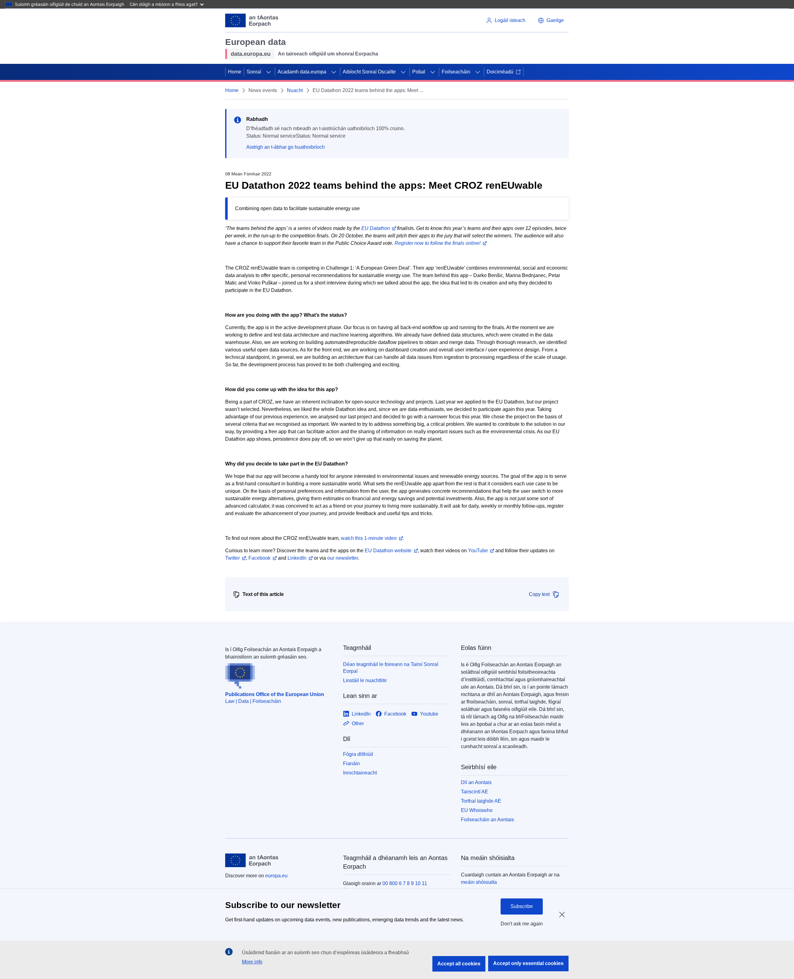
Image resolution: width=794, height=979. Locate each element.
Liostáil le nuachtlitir (365, 680)
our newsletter (342, 558)
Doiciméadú (500, 71)
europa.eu (276, 875)
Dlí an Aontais (476, 782)
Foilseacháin (456, 71)
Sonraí (254, 71)
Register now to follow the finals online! (437, 243)
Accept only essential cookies (528, 963)
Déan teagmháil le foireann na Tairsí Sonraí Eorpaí (390, 668)
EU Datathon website (388, 550)
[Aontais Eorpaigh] (251, 20)
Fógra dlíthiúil (358, 754)
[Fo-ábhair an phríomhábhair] (268, 72)
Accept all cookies (458, 963)
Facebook (259, 558)
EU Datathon (375, 228)
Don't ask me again (522, 923)
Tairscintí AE (474, 791)
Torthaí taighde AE (481, 801)
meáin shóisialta (479, 882)
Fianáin (351, 763)
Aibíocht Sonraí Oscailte (369, 71)
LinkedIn (297, 558)
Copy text (539, 594)
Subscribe (522, 906)
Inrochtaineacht (360, 772)
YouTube (478, 550)
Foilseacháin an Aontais (487, 819)
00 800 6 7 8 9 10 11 (404, 883)
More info (252, 961)
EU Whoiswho (477, 810)
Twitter (232, 558)
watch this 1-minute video (369, 538)
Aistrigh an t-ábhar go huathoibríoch (285, 147)
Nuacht (295, 90)
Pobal (418, 71)
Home (234, 71)
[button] (551, 20)
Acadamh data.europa (302, 71)
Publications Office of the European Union (274, 694)
